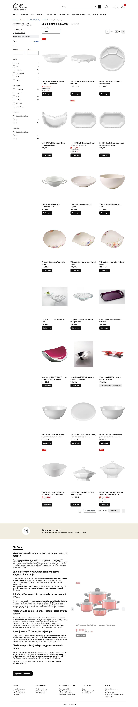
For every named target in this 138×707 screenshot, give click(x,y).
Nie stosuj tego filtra (22, 116)
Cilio (17, 66)
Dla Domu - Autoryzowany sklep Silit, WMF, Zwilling (26, 20)
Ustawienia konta (41, 691)
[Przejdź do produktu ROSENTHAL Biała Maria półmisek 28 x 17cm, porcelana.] (83, 120)
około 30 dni (19, 107)
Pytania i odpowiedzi (19, 693)
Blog (83, 689)
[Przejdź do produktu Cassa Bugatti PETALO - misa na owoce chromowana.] (83, 354)
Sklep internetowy (68, 704)
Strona (112, 31)
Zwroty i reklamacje (19, 689)
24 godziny (19, 89)
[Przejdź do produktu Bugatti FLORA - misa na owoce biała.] (54, 296)
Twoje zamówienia (41, 689)
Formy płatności (64, 689)
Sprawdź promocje (22, 674)
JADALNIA (45, 20)
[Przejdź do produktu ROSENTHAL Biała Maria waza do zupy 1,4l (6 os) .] (83, 469)
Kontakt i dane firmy (111, 689)
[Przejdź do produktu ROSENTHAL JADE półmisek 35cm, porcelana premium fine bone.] (83, 411)
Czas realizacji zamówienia (67, 694)
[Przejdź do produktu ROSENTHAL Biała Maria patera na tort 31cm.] (83, 58)
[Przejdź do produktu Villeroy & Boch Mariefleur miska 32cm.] (54, 239)
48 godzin (19, 93)
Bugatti (18, 63)
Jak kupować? (86, 693)
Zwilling (18, 80)
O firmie (107, 691)
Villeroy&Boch (20, 73)
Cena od (15, 49)
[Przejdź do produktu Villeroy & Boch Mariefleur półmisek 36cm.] (83, 239)
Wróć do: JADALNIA (20, 33)
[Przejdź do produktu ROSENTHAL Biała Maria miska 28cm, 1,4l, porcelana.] (54, 58)
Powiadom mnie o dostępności (111, 385)
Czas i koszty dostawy (66, 693)
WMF (17, 77)
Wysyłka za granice (65, 691)
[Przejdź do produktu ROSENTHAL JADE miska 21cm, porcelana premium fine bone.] (54, 411)
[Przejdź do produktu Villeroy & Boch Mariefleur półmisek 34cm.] (112, 239)
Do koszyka (47, 94)
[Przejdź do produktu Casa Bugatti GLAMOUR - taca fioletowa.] (112, 296)
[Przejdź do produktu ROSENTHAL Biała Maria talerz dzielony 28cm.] (112, 58)
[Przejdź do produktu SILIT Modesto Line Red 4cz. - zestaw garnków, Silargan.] (98, 602)
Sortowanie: (45, 28)
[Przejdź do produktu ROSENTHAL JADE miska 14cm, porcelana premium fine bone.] (112, 411)
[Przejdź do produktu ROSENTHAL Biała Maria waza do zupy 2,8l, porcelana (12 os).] (112, 469)
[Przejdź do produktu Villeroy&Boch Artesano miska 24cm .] (112, 181)
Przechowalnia (40, 693)
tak (17, 119)
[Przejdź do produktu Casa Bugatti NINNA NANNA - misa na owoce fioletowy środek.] (54, 354)
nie (16, 123)
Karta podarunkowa (19, 691)
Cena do (29, 49)
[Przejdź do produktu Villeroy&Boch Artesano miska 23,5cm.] (83, 181)
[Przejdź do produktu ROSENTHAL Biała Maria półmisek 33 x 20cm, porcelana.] (112, 120)
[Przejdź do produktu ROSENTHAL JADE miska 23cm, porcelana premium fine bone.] (54, 469)
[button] (99, 6)
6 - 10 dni (19, 103)
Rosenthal (19, 70)
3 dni (17, 96)
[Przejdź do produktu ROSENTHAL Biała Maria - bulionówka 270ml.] (54, 181)
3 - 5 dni (18, 100)
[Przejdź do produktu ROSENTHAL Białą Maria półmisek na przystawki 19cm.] (54, 120)
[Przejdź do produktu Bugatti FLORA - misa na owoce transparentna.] (83, 296)
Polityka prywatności (88, 691)
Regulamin (16, 694)
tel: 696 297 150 (110, 693)
